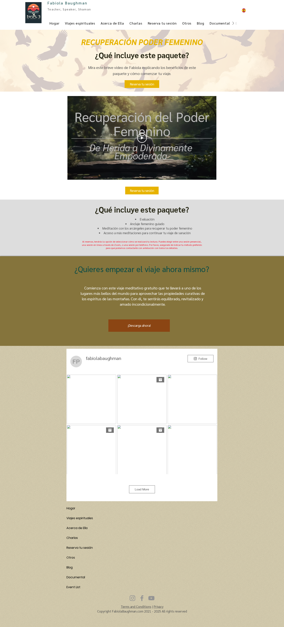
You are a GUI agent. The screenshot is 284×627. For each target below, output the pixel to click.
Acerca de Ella (77, 528)
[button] (142, 84)
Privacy (158, 606)
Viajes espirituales (79, 518)
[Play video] (142, 138)
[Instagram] (132, 598)
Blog (69, 567)
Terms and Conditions (136, 606)
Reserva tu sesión (79, 547)
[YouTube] (151, 598)
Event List (73, 587)
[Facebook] (142, 598)
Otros (70, 557)
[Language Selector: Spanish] (249, 10)
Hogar (70, 508)
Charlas (72, 538)
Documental (75, 577)
